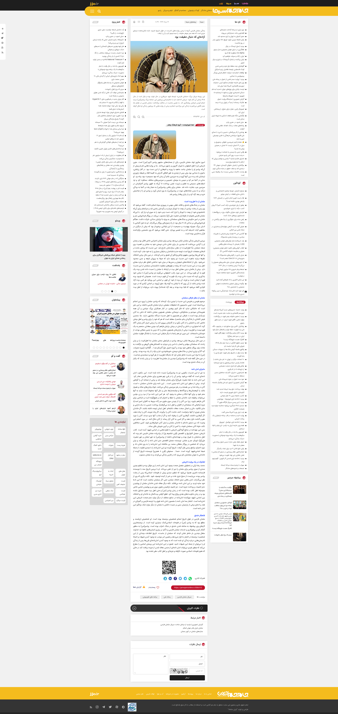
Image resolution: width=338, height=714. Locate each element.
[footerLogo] (232, 694)
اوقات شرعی (150, 694)
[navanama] (245, 4)
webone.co (97, 455)
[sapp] (2, 48)
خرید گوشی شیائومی (97, 437)
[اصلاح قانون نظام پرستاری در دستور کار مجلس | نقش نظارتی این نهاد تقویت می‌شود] (121, 369)
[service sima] (228, 4)
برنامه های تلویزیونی (150, 597)
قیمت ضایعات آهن (121, 483)
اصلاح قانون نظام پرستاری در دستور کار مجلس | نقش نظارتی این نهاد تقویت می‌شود (104, 373)
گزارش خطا (137, 587)
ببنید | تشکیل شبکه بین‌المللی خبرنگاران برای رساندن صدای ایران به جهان (109, 257)
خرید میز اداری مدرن (97, 492)
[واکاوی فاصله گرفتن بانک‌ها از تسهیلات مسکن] (119, 277)
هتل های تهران (122, 473)
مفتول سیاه (109, 481)
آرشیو (183, 694)
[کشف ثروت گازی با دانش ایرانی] (121, 397)
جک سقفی (109, 490)
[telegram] (2, 34)
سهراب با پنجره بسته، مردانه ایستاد (104, 388)
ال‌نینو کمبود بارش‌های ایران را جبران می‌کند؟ (104, 409)
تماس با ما (208, 694)
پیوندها (190, 694)
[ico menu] (93, 11)
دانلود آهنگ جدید (97, 447)
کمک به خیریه (110, 473)
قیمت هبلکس (122, 492)
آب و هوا (160, 694)
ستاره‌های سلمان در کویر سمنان (192, 631)
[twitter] (2, 38)
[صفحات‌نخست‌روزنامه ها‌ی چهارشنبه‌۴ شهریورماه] (109, 321)
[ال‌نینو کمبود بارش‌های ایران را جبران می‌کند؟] (121, 410)
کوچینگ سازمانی (98, 483)
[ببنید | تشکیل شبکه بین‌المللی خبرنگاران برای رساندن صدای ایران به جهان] (109, 239)
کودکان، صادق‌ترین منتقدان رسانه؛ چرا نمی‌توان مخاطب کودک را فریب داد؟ (223, 505)
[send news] (139, 22)
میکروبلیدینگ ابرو (97, 473)
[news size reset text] (138, 117)
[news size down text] (143, 117)
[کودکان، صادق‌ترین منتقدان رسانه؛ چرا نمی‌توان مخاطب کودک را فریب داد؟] (239, 505)
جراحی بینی (109, 435)
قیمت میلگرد (120, 500)
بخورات (111, 445)
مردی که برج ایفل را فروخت (223, 535)
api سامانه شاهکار (121, 431)
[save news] (143, 22)
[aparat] (2, 43)
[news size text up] (134, 117)
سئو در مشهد (120, 455)
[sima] (230, 11)
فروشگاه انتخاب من (97, 463)
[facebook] (175, 578)
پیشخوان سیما (191, 22)
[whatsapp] (190, 578)
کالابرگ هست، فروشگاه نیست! (222, 528)
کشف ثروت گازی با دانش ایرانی (105, 401)
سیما (201, 22)
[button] (115, 291)
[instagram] (2, 29)
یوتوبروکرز (98, 429)
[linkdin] (170, 578)
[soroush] (165, 578)
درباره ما (198, 694)
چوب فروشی (109, 429)
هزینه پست (121, 445)
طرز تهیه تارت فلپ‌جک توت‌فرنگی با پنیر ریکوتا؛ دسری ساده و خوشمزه (228, 292)
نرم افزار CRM (110, 457)
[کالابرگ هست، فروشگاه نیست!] (239, 521)
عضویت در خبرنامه (172, 694)
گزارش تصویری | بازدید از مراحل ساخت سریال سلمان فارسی (181, 624)
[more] (216, 478)
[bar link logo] (94, 4)
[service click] (221, 4)
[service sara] (236, 4)
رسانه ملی (167, 597)
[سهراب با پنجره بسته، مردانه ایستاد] (121, 385)
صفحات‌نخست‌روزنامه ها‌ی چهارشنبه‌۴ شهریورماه (109, 341)
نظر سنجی (139, 694)
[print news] (134, 22)
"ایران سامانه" (233, 709)
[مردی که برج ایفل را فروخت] (239, 537)
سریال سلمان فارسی (184, 597)
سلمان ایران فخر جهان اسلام (193, 628)
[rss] (2, 53)
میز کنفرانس (109, 500)
